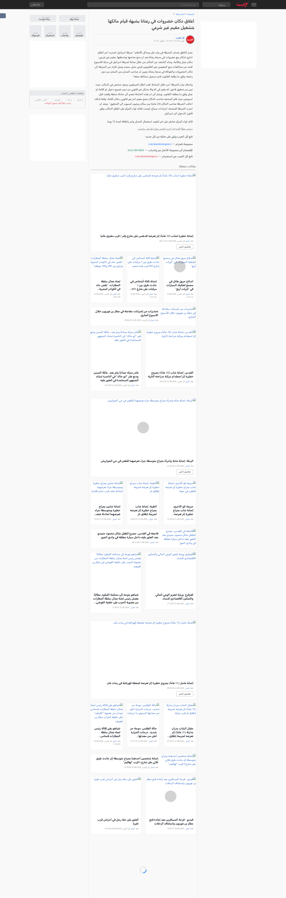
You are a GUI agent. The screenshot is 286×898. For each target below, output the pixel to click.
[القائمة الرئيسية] (254, 4)
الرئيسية (190, 14)
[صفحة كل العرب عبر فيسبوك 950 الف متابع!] (74, 4)
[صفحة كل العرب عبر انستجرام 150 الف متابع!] (80, 4)
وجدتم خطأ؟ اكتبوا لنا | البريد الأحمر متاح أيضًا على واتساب (165, 129)
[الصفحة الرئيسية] (242, 4)
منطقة (221, 5)
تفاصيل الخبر (185, 246)
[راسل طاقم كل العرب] (60, 4)
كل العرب (180, 37)
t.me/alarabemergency (159, 144)
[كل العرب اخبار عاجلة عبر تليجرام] (67, 4)
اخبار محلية (180, 14)
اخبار (188, 241)
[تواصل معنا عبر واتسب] (54, 4)
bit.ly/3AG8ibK (136, 150)
